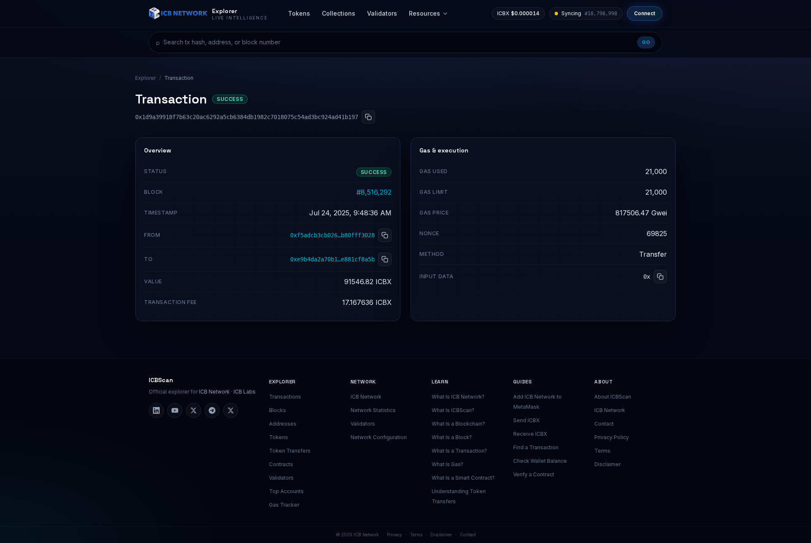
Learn (440, 381)
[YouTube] (174, 410)
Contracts (281, 464)
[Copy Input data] (660, 276)
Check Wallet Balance (540, 461)
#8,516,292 (374, 192)
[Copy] (368, 117)
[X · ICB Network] (230, 410)
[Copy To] (385, 259)
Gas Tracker (284, 505)
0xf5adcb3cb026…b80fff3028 (332, 235)
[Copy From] (385, 235)
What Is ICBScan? (453, 410)
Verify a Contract (533, 474)
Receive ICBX (530, 434)
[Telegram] (212, 410)
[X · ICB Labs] (193, 410)
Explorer (145, 78)
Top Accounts (286, 491)
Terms (602, 451)
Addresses (283, 424)
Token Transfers (289, 451)
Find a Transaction (535, 447)
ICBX (518, 13)
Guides (522, 381)
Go (646, 42)
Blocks (277, 410)
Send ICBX (526, 420)
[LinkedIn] (156, 410)
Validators (382, 13)
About (603, 381)
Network (363, 381)
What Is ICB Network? (458, 397)
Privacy (394, 534)
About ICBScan (612, 397)
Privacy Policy (611, 437)
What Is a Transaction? (459, 451)
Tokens (299, 13)
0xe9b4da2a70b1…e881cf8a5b (332, 259)
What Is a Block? (452, 437)
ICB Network (214, 391)
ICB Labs (245, 391)
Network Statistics (373, 410)
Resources (424, 13)
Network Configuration (379, 437)
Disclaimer (607, 464)
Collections (338, 13)
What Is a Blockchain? (458, 424)
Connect (644, 13)
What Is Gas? (447, 464)
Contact (604, 424)
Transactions (285, 397)
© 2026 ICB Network (357, 534)
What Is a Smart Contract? (463, 478)
